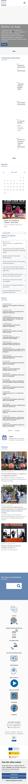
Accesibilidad (20, 733)
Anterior (10, 430)
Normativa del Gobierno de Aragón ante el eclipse (13, 332)
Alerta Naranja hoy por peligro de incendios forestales (13, 357)
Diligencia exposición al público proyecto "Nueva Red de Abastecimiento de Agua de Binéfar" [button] (14, 250)
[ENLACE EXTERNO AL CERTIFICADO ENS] (14, 738)
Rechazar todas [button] (14, 777)
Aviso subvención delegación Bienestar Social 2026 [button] (13, 286)
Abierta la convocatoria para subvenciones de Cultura (11, 369)
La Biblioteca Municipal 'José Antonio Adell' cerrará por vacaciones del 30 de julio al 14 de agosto (13, 419)
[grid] (14, 184)
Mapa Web (13, 732)
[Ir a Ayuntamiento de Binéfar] (3, 3)
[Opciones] (25, 233)
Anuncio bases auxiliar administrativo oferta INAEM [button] (12, 280)
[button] (3, 172)
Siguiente (17, 430)
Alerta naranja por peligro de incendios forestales (11, 326)
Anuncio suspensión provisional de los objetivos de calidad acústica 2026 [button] (13, 275)
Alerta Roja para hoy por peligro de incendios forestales (13, 312)
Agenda (11, 436)
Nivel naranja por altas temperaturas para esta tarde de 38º (14, 406)
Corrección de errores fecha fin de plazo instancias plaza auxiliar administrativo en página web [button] (13, 268)
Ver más (4, 44)
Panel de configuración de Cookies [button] (14, 780)
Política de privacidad (10, 733)
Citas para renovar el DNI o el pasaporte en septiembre (11, 338)
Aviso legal (19, 732)
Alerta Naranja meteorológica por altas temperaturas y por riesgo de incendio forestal (13, 319)
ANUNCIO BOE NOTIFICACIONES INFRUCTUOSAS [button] (11, 257)
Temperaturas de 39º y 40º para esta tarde (13, 394)
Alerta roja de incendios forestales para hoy (13, 412)
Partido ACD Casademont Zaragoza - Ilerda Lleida (11, 221)
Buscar (19, 586)
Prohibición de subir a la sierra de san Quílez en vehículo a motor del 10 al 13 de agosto (14, 351)
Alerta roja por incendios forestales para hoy (13, 306)
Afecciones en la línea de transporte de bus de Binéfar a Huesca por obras (13, 382)
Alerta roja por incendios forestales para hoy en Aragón (13, 363)
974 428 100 (10, 725)
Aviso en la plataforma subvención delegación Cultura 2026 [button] (12, 291)
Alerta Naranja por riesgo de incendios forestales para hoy (11, 344)
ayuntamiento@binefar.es (14, 727)
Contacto (7, 732)
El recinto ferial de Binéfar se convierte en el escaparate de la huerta (13, 475)
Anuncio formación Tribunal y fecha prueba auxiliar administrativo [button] (14, 262)
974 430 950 (18, 725)
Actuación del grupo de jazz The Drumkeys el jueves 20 (11, 547)
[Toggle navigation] (24, 3)
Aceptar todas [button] (14, 774)
